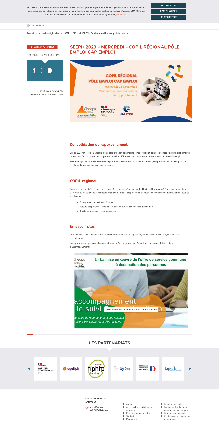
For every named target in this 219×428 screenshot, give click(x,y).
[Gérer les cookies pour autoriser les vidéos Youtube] (131, 326)
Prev (29, 369)
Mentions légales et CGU (138, 413)
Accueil (30, 33)
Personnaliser (168, 11)
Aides (129, 404)
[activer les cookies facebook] (34, 70)
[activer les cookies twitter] (49, 70)
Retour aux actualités (42, 47)
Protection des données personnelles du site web (176, 408)
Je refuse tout (168, 17)
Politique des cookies (174, 404)
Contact (130, 416)
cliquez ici (121, 14)
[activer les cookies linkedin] (41, 70)
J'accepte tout (168, 5)
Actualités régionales (49, 33)
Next (190, 369)
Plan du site (132, 419)
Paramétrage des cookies (176, 413)
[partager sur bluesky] (56, 67)
